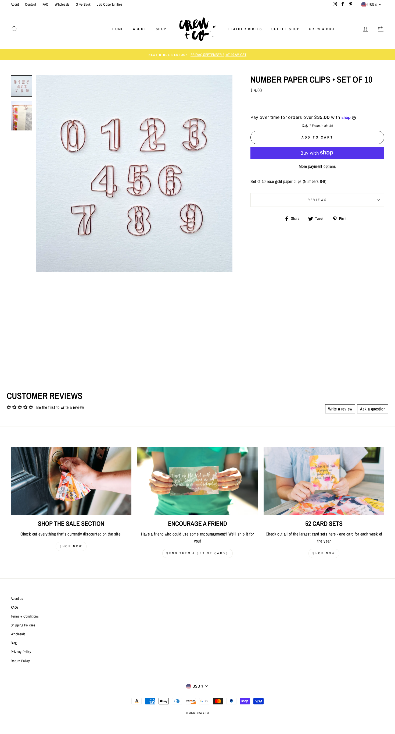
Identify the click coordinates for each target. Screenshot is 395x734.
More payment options (317, 166)
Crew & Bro (322, 29)
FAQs (15, 607)
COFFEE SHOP (285, 29)
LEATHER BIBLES (245, 29)
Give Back (83, 4)
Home (118, 29)
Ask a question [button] (372, 409)
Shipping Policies (23, 625)
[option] (197, 55)
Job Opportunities (110, 4)
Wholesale (62, 4)
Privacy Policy (21, 651)
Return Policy (20, 660)
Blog (14, 642)
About (15, 4)
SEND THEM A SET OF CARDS (197, 553)
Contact (30, 4)
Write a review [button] (340, 409)
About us (17, 598)
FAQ (45, 4)
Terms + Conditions (25, 616)
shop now (71, 546)
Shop (161, 29)
